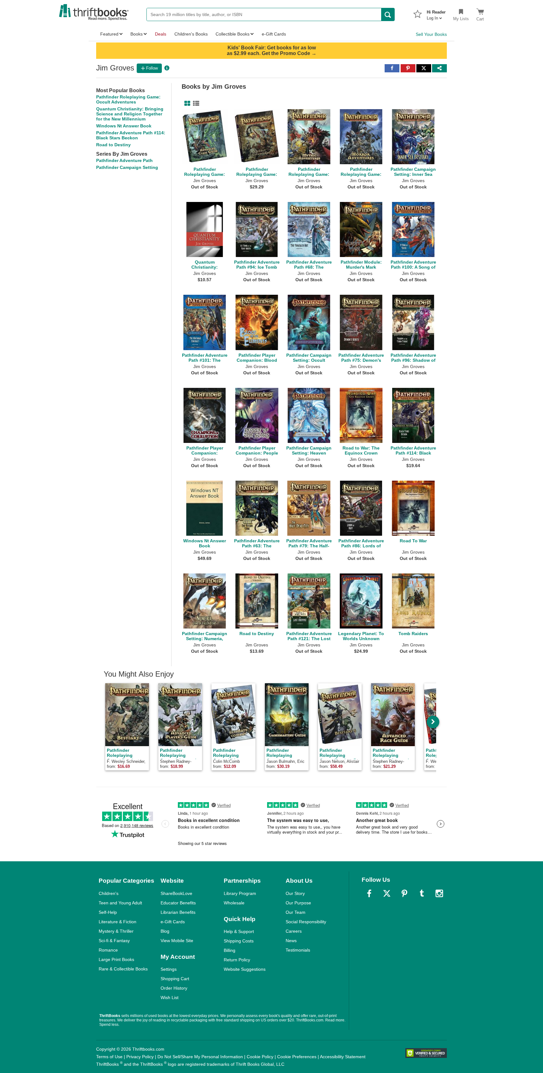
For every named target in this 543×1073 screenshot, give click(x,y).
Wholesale (234, 902)
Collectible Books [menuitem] (233, 33)
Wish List (169, 997)
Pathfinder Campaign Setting (127, 167)
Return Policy (237, 959)
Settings (169, 969)
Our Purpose (298, 902)
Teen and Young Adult (120, 902)
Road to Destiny (113, 144)
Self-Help (108, 912)
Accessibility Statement (342, 1056)
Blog (165, 931)
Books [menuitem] (136, 33)
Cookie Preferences (296, 1056)
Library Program (240, 893)
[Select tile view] (194, 103)
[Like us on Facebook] (369, 893)
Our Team (295, 912)
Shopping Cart (175, 978)
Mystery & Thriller (116, 931)
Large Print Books (116, 959)
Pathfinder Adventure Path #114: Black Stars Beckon (130, 135)
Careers (294, 931)
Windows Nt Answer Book (123, 125)
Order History (174, 988)
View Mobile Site (177, 940)
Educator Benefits (178, 902)
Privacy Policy (140, 1056)
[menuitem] (436, 13)
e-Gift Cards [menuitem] (274, 33)
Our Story (295, 893)
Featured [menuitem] (109, 33)
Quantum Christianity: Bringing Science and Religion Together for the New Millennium (129, 113)
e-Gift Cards (173, 921)
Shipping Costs (239, 940)
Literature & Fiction (117, 921)
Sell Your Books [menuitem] (431, 34)
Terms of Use (109, 1056)
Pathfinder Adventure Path (124, 160)
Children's (108, 893)
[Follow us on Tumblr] (421, 893)
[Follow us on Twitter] (386, 893)
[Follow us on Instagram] (439, 893)
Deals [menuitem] (160, 33)
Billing (229, 950)
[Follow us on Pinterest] (404, 893)
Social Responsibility (306, 921)
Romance (108, 950)
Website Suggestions (245, 969)
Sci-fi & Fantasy (114, 940)
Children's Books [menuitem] (191, 33)
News (291, 940)
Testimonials (298, 950)
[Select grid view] (186, 103)
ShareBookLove (176, 893)
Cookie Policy (260, 1056)
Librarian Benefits (178, 912)
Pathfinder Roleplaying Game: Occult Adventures (128, 99)
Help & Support (239, 931)
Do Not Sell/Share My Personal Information (200, 1056)
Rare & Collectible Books (123, 968)
